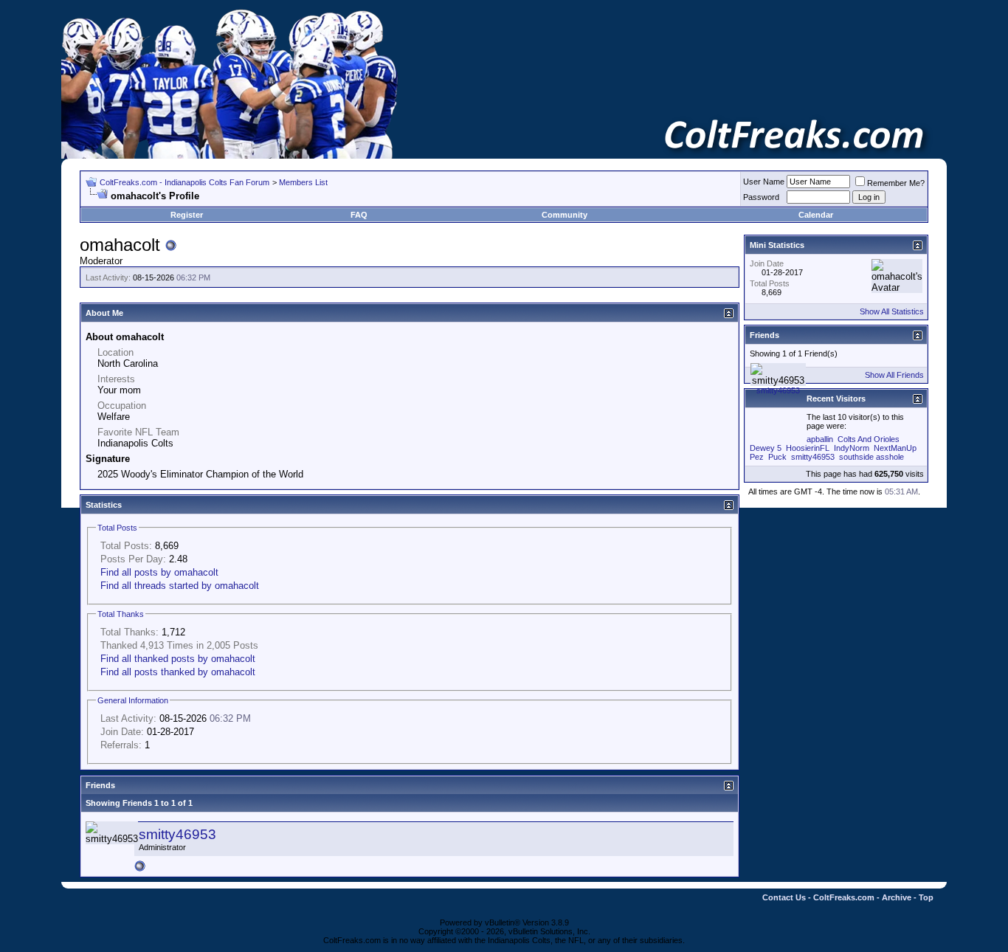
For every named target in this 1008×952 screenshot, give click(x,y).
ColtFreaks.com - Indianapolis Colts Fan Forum (184, 182)
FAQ (359, 214)
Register (186, 214)
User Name (763, 181)
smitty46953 (177, 834)
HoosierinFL (807, 448)
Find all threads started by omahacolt (179, 585)
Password (761, 197)
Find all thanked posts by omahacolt (177, 658)
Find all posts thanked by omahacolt (177, 671)
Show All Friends (894, 374)
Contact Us (784, 897)
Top (926, 897)
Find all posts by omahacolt (159, 572)
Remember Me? (896, 183)
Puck (777, 456)
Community (564, 214)
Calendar (815, 214)
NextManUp (895, 448)
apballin (820, 439)
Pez (757, 456)
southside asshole (871, 456)
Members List (303, 182)
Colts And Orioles (869, 439)
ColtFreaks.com (843, 897)
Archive (896, 897)
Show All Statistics (892, 311)
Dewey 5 (765, 448)
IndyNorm (851, 448)
